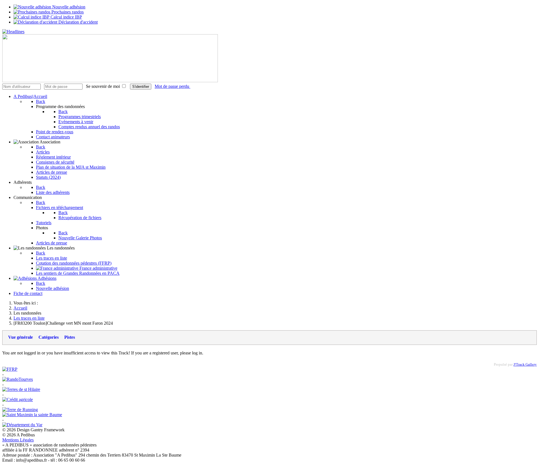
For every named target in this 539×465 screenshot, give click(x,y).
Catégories (48, 337)
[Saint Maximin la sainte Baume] (32, 414)
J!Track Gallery (525, 364)
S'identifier (140, 86)
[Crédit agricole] (17, 399)
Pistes (69, 337)
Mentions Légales (18, 439)
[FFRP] (9, 369)
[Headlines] (13, 31)
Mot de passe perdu (172, 86)
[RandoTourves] (17, 379)
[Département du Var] (22, 424)
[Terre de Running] (20, 409)
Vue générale (20, 337)
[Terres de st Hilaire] (21, 389)
